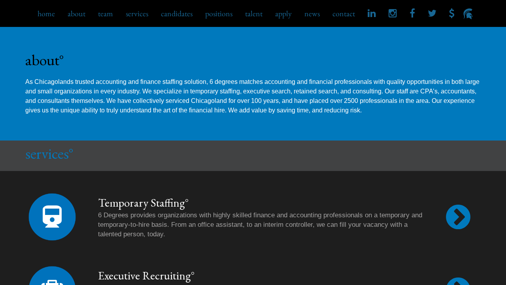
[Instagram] (392, 12)
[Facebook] (412, 12)
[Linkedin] (371, 12)
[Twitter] (432, 12)
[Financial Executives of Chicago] (452, 12)
